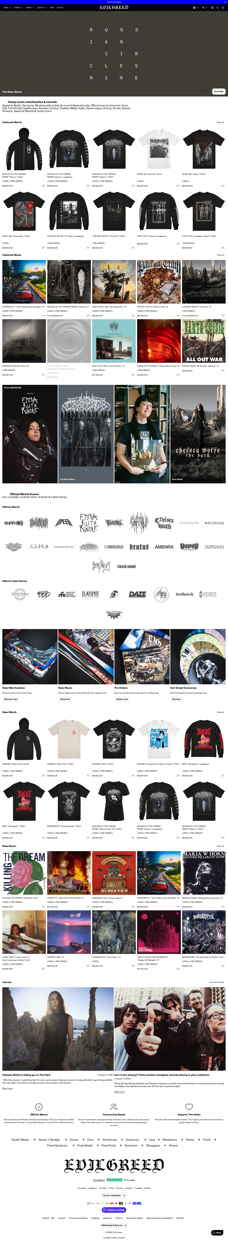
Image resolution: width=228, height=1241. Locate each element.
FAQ (52, 1218)
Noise (191, 1140)
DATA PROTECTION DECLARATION (160, 1218)
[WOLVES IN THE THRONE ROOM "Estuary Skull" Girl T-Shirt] (114, 801)
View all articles (216, 982)
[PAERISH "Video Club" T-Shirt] (69, 739)
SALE (52, 7)
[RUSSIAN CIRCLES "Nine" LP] (24, 341)
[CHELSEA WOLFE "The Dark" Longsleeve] (69, 211)
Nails (81, 108)
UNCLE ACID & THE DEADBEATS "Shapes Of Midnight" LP (152, 958)
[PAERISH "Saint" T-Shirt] (114, 739)
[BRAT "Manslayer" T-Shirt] (24, 801)
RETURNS (119, 1218)
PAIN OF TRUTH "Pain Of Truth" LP (152, 306)
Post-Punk (110, 1145)
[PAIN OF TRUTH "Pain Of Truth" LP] (159, 282)
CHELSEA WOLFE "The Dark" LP (196, 306)
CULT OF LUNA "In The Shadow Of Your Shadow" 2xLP (61, 367)
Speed (126, 108)
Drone (75, 1140)
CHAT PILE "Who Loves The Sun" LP (108, 366)
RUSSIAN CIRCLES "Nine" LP (15, 366)
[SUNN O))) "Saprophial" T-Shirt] (24, 211)
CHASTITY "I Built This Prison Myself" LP (65, 898)
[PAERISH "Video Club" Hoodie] (24, 739)
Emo (91, 1140)
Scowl (117, 108)
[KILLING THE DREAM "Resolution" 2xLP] (24, 873)
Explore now (122, 699)
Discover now (10, 699)
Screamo (132, 1145)
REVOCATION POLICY (134, 1218)
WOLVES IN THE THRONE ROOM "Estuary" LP (68, 306)
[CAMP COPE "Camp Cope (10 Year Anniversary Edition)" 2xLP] (24, 932)
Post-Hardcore (59, 1145)
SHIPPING (95, 1218)
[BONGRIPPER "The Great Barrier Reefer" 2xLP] (204, 932)
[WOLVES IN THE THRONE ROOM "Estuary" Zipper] (24, 149)
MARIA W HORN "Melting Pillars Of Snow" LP (202, 898)
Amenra (7, 111)
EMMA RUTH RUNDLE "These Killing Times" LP (158, 366)
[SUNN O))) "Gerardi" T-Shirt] (159, 149)
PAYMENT (107, 1218)
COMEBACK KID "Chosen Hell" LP (107, 898)
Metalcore (171, 1140)
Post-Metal (86, 1145)
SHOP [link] (6, 8)
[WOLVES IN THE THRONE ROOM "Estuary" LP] (69, 282)
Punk (208, 1140)
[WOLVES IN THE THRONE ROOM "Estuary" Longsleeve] (69, 149)
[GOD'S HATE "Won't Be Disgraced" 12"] (114, 282)
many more (44, 111)
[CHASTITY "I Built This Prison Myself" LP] (69, 873)
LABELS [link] (28, 8)
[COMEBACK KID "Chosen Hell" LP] (114, 873)
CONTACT (62, 1218)
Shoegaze (154, 1145)
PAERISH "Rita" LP (55, 957)
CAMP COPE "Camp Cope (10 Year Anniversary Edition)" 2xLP (16, 958)
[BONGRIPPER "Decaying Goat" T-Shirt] (69, 801)
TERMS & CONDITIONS (78, 1218)
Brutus (107, 108)
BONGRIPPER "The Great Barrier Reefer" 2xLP (203, 957)
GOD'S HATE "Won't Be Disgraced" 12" (109, 306)
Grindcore (111, 1140)
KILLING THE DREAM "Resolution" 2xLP (20, 898)
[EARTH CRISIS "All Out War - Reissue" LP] (204, 341)
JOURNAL (60, 7)
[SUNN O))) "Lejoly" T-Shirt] (204, 149)
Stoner (175, 1145)
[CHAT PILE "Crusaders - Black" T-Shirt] (204, 211)
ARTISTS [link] (17, 8)
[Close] (225, 2)
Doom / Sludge (51, 1140)
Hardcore (134, 1140)
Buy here (176, 699)
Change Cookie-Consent (114, 1237)
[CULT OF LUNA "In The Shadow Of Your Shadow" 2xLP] (69, 341)
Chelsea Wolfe (68, 108)
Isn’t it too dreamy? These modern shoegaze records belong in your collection (161, 1075)
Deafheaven (30, 108)
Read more (7, 1088)
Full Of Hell (14, 108)
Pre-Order (219, 91)
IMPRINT (45, 1218)
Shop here (65, 699)
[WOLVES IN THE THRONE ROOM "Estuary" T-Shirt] (114, 149)
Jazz (152, 1140)
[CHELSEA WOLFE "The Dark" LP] (204, 282)
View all (220, 122)
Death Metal (21, 1140)
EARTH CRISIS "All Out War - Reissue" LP (200, 366)
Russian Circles (48, 108)
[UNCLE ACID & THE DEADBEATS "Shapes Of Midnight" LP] (159, 932)
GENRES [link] (40, 8)
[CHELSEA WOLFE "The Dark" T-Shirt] (114, 211)
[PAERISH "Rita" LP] (69, 932)
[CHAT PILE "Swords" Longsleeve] (159, 211)
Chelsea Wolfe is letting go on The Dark (26, 1075)
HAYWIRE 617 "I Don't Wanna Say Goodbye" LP (23, 306)
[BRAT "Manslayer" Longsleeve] (204, 739)
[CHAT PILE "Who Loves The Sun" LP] (114, 341)
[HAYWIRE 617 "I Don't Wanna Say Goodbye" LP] (24, 282)
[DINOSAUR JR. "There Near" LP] (114, 932)
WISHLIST (180, 1218)
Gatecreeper (94, 108)
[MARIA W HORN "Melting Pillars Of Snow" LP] (204, 873)
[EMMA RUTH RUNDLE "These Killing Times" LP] (159, 341)
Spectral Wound (24, 111)
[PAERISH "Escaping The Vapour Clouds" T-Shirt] (159, 739)
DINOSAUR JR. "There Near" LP (106, 957)
